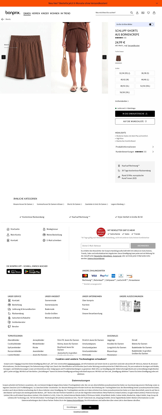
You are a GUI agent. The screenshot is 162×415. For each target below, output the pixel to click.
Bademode (49, 309)
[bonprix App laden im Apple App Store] (14, 271)
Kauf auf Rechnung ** (81, 217)
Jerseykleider (38, 340)
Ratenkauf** (99, 280)
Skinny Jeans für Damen (67, 343)
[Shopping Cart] (154, 12)
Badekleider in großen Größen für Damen (141, 352)
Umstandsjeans (89, 343)
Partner (18, 364)
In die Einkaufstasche (133, 113)
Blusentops (112, 351)
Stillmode (86, 355)
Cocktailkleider (14, 343)
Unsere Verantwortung (92, 313)
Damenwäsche (51, 305)
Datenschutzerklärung (96, 258)
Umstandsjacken (89, 347)
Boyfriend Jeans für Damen (65, 348)
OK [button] (90, 407)
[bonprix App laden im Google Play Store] (32, 271)
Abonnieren (143, 246)
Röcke (35, 347)
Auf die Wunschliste (133, 121)
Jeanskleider (38, 351)
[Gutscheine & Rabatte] (143, 12)
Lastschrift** (122, 280)
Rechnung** (87, 280)
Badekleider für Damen (142, 347)
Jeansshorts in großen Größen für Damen (67, 354)
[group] (25, 58)
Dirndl (134, 340)
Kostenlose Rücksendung (33, 217)
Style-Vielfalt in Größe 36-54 (130, 217)
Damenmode (50, 300)
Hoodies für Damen (115, 343)
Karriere (85, 304)
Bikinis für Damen (139, 343)
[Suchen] (131, 12)
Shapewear (112, 355)
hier (17, 371)
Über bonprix (88, 300)
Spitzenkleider (14, 347)
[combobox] (113, 12)
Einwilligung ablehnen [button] (81, 412)
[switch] (151, 24)
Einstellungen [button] (72, 407)
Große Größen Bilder (124, 24)
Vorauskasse (134, 280)
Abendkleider (13, 340)
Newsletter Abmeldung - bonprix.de (107, 256)
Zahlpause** (110, 280)
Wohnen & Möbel (52, 318)
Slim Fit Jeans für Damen (68, 340)
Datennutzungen (74, 364)
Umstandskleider (89, 351)
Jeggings (111, 340)
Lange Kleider (14, 355)
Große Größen (51, 313)
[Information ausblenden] (157, 3)
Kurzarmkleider (14, 351)
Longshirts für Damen (116, 347)
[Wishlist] (148, 12)
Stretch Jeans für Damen (93, 340)
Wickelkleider (38, 343)
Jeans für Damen (40, 355)
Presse (85, 309)
